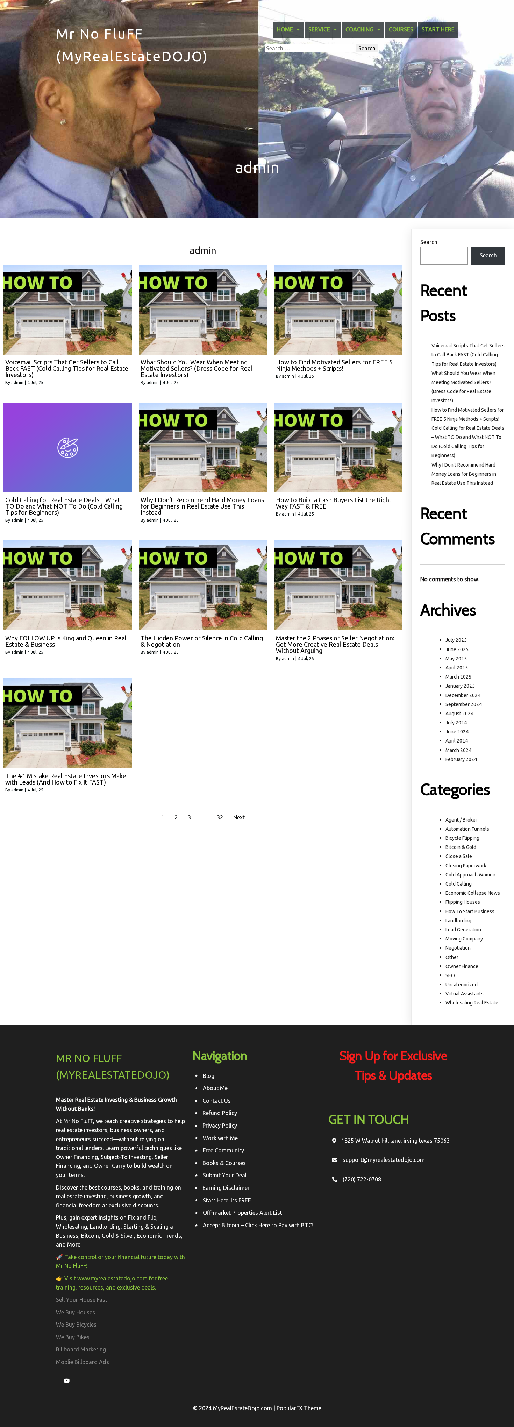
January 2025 (460, 686)
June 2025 (457, 649)
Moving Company (464, 939)
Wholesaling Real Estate (471, 1003)
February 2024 (461, 759)
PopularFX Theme (299, 1408)
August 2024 (459, 713)
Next (239, 817)
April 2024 (456, 741)
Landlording (458, 920)
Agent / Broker (461, 820)
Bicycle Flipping (462, 838)
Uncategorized (461, 984)
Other (451, 957)
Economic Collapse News (472, 893)
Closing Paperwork (465, 865)
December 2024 (462, 695)
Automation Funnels (467, 829)
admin (17, 382)
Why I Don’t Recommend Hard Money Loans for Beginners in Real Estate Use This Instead (463, 474)
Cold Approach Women (470, 875)
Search (428, 242)
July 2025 (456, 640)
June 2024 (457, 731)
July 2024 (456, 722)
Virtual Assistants (464, 993)
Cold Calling (458, 884)
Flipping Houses (462, 902)
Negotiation (458, 948)
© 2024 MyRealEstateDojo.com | (235, 1408)
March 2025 (458, 677)
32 (220, 817)
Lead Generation (463, 929)
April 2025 (456, 667)
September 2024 (463, 704)
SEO (450, 975)
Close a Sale (458, 856)
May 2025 (456, 658)
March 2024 (458, 750)
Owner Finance (461, 966)
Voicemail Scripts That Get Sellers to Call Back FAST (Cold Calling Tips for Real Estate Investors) (468, 355)
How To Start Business (469, 911)
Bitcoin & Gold (460, 847)
